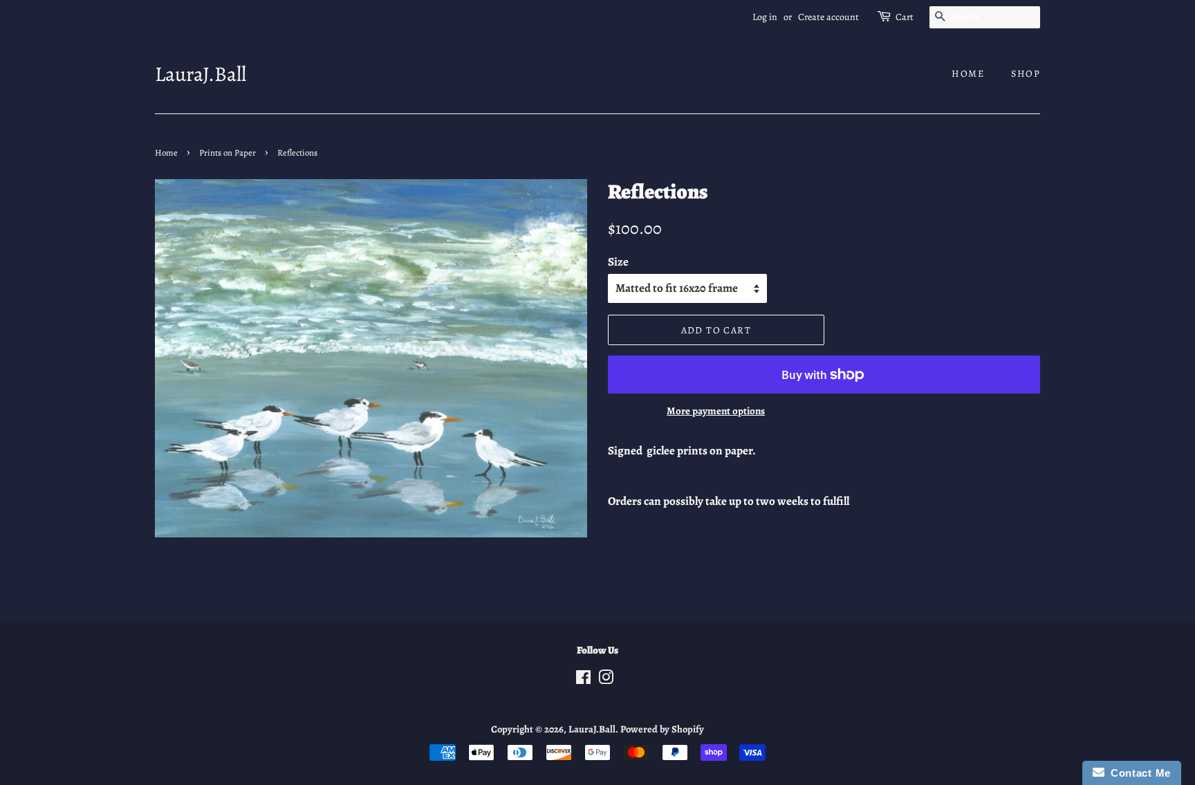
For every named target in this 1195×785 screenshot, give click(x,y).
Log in (764, 17)
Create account (828, 17)
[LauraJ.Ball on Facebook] (583, 680)
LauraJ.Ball (200, 74)
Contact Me (1137, 773)
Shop (1025, 73)
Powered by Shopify (662, 729)
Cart (905, 17)
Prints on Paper (227, 152)
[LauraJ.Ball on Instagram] (605, 680)
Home (968, 73)
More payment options (716, 411)
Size (618, 262)
